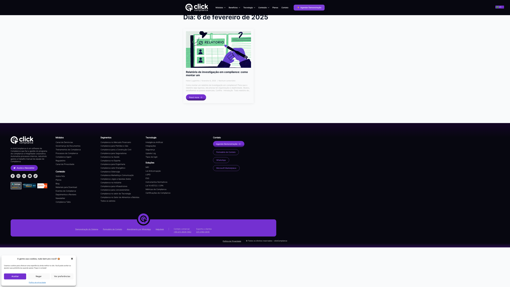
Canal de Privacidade (65, 164)
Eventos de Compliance (66, 191)
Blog (57, 183)
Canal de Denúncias (64, 142)
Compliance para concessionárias (115, 190)
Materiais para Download (66, 187)
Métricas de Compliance (156, 189)
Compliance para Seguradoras (114, 153)
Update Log (151, 153)
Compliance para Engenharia (113, 164)
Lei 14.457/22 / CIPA (154, 185)
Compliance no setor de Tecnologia (116, 193)
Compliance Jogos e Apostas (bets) (116, 179)
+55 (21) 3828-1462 (182, 232)
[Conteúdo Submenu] (269, 7)
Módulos (219, 7)
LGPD (148, 174)
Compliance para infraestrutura (114, 186)
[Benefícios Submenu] (240, 7)
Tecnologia (248, 7)
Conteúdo (262, 7)
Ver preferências (62, 276)
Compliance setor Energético (113, 168)
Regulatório (60, 160)
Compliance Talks (63, 202)
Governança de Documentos (68, 146)
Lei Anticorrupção (153, 171)
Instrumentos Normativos (156, 182)
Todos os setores (108, 201)
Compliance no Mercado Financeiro (116, 142)
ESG (147, 178)
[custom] (35, 176)
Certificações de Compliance (158, 193)
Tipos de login (152, 157)
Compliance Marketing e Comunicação (117, 175)
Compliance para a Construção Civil (116, 149)
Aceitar (15, 276)
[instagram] (18, 176)
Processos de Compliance (67, 153)
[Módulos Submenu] (225, 7)
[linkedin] (24, 176)
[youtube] (30, 176)
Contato (284, 7)
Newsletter (60, 198)
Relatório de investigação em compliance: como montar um (217, 73)
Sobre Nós (60, 176)
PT (500, 7)
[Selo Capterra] (29, 185)
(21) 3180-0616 (203, 232)
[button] (72, 258)
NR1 (147, 167)
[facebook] (13, 176)
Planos (275, 7)
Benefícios (233, 7)
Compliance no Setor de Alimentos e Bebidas (120, 197)
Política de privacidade (37, 282)
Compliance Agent (63, 157)
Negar (39, 276)
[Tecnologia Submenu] (255, 7)
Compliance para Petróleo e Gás (114, 146)
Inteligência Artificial (154, 142)
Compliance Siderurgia (110, 171)
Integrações (151, 146)
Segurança (150, 149)
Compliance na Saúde (110, 157)
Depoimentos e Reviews (66, 194)
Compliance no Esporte (110, 160)
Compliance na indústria (111, 182)
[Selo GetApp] (16, 185)
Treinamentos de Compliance (68, 149)
